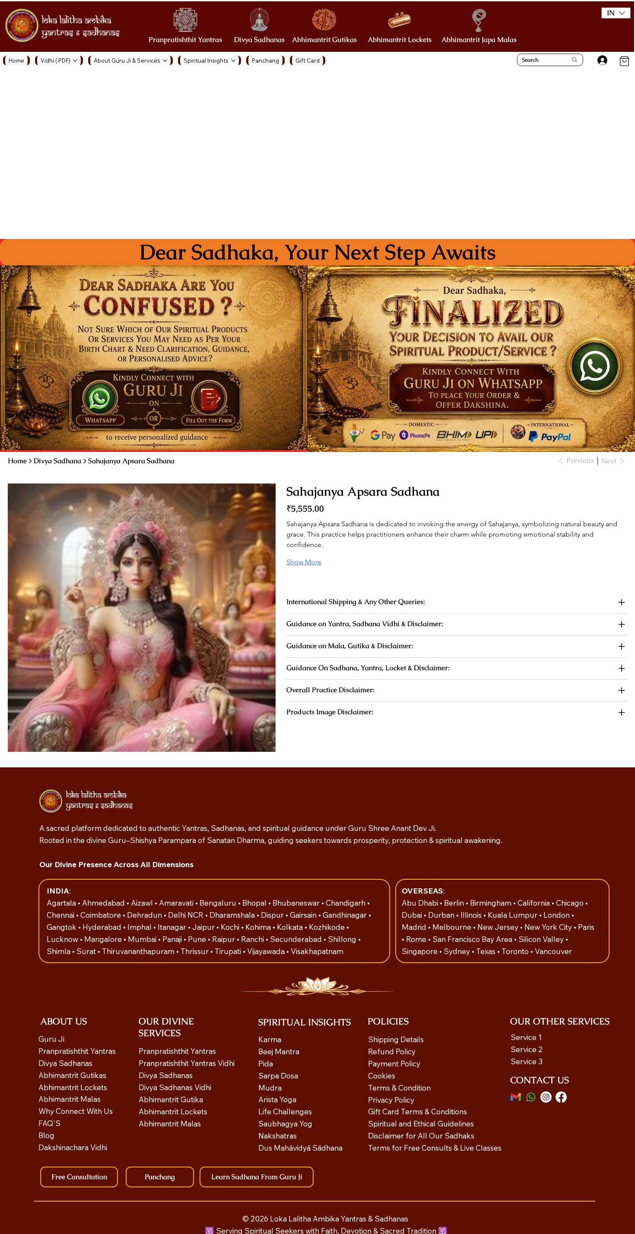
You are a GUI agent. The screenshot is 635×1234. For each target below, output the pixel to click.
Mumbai (143, 939)
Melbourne (452, 927)
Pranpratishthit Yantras (185, 39)
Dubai (413, 914)
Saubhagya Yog (285, 1123)
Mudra (270, 1087)
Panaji (173, 939)
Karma (270, 1039)
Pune (198, 939)
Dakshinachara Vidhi (72, 1147)
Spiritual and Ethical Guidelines (421, 1123)
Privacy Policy (391, 1099)
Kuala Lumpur (512, 914)
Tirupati (229, 951)
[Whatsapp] (531, 1097)
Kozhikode (327, 927)
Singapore (420, 951)
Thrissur (195, 951)
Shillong (343, 939)
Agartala (62, 902)
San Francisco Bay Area (472, 939)
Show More (303, 562)
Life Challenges (286, 1111)
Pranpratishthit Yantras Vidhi (187, 1063)
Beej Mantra (279, 1051)
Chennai (61, 914)
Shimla (59, 951)
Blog (46, 1135)
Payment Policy (394, 1063)
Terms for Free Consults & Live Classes (435, 1147)
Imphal (140, 927)
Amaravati (177, 902)
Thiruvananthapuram (139, 951)
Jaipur (204, 927)
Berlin (455, 902)
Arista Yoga (277, 1099)
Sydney (458, 951)
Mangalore (104, 939)
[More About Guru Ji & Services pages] (165, 60)
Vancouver (553, 951)
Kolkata (291, 927)
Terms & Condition (399, 1087)
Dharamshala (233, 914)
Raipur (224, 939)
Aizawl (143, 902)
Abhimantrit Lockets (400, 39)
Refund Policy (392, 1051)
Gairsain (304, 914)
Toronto (516, 951)
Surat (87, 951)
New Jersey (497, 927)
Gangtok (62, 927)
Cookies (381, 1075)
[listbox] (616, 13)
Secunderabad (297, 939)
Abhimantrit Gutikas (324, 39)
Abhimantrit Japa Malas (479, 39)
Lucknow (63, 939)
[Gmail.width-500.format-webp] (515, 1097)
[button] (616, 13)
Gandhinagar (345, 914)
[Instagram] (546, 1097)
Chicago (570, 902)
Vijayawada (266, 951)
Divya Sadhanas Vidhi (175, 1087)
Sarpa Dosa (278, 1075)
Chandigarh (346, 902)
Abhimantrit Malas (69, 1099)
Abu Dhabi (420, 902)
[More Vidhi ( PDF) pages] (75, 60)
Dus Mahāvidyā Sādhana (300, 1147)
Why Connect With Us (75, 1111)
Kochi (231, 927)
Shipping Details (396, 1039)
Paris (586, 927)
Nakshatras (277, 1135)
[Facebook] (561, 1097)
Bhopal (255, 902)
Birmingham (491, 902)
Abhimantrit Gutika (171, 1099)
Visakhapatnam (317, 951)
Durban (442, 914)
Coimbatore (101, 914)
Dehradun (145, 914)
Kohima (259, 927)
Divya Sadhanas (259, 39)
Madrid (415, 927)
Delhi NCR (185, 914)
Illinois (471, 914)
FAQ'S (49, 1123)
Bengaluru (219, 902)
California (535, 902)
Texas (486, 951)
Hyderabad (103, 927)
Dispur (273, 914)
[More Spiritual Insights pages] (233, 60)
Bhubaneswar (297, 902)
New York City (548, 927)
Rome (417, 939)
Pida (265, 1063)
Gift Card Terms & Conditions (417, 1111)
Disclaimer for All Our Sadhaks (421, 1135)
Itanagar (173, 927)
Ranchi (253, 939)
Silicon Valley (541, 939)
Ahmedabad (104, 902)
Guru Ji (52, 1038)
